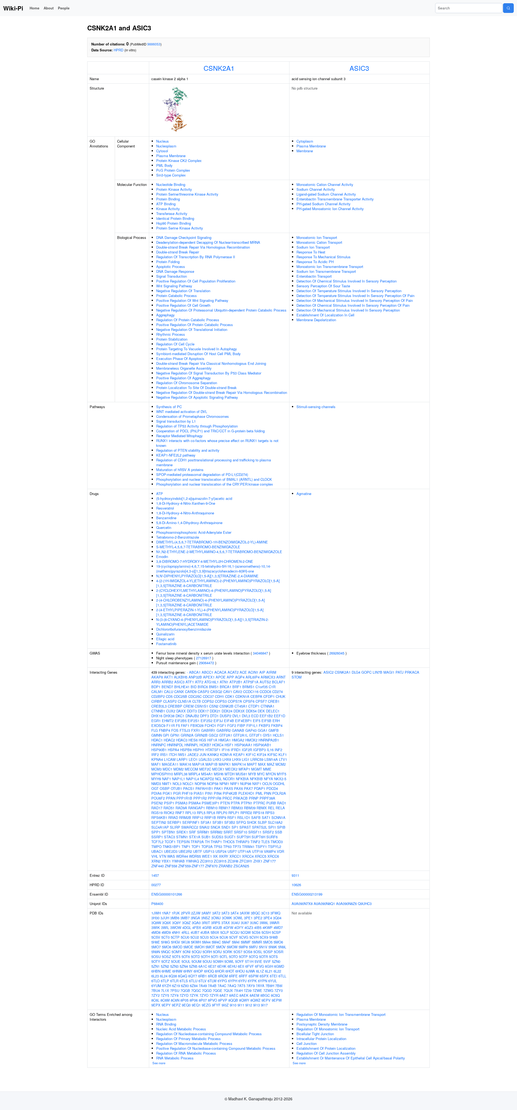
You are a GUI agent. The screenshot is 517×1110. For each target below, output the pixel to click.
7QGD (207, 990)
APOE (221, 677)
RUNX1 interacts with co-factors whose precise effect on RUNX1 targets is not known (217, 443)
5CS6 (256, 932)
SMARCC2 (189, 827)
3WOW (175, 927)
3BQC (255, 912)
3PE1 (248, 917)
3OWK (227, 917)
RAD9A (181, 807)
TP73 (237, 846)
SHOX (252, 822)
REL (271, 807)
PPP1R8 (214, 798)
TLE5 (265, 841)
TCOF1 (170, 841)
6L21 (269, 971)
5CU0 (185, 937)
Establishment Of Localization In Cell (325, 314)
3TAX (225, 922)
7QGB (185, 990)
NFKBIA (242, 778)
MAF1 (156, 764)
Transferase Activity (171, 213)
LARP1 (182, 759)
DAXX (181, 710)
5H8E (155, 942)
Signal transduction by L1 (176, 421)
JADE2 (192, 754)
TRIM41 (248, 846)
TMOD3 (277, 841)
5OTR (263, 956)
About (49, 7)
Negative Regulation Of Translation (183, 290)
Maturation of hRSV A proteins (180, 469)
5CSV (155, 937)
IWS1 (182, 754)
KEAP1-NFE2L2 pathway (175, 455)
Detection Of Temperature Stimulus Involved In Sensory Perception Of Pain (355, 295)
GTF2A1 (225, 735)
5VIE (258, 961)
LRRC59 (256, 759)
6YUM (156, 985)
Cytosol (162, 150)
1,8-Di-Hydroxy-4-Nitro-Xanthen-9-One (185, 503)
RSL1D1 (243, 817)
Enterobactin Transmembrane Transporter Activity (335, 199)
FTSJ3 (185, 730)
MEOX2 (231, 769)
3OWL (238, 917)
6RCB (212, 975)
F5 (178, 725)
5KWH (196, 942)
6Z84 (194, 985)
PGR (177, 793)
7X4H (238, 990)
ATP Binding (166, 203)
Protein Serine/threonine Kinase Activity (187, 194)
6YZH (166, 985)
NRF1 (234, 783)
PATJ (400, 672)
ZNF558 (171, 865)
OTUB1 (176, 788)
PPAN (170, 798)
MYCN (271, 773)
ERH (276, 720)
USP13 (208, 851)
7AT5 (241, 985)
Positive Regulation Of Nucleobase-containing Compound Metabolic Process (215, 1048)
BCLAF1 (278, 681)
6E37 (212, 966)
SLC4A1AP (160, 827)
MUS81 (241, 773)
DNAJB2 (192, 715)
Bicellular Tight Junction (315, 1033)
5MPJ (253, 946)
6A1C (202, 966)
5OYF (239, 961)
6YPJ (242, 980)
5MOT (210, 946)
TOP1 (195, 846)
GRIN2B (201, 735)
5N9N (155, 951)
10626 (296, 884)
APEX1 (209, 677)
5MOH (199, 946)
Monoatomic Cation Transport (319, 242)
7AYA (260, 985)
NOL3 (177, 783)
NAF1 (166, 778)
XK (215, 856)
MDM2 (178, 769)
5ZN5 (193, 966)
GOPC (366, 672)
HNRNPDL (175, 744)
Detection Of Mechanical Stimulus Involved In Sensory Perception (348, 310)
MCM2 (280, 764)
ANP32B (195, 677)
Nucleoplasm (166, 146)
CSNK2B (226, 706)
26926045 (336, 653)
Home (34, 7)
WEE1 (207, 856)
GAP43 (251, 730)
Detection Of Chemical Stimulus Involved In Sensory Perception (346, 281)
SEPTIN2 (158, 822)
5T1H (249, 961)
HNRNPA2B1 (268, 740)
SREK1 (182, 832)
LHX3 (217, 759)
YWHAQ (192, 861)
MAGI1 (388, 672)
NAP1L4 (192, 778)
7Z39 (247, 990)
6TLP (165, 980)
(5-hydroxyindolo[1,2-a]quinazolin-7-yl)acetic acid (194, 498)
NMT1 (167, 783)
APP (230, 677)
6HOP (198, 971)
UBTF (197, 851)
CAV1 (227, 691)
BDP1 (155, 686)
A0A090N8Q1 (324, 903)
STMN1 (182, 836)
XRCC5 (260, 856)
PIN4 (218, 793)
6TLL (282, 975)
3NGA (195, 917)
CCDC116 (250, 691)
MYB (252, 773)
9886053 (153, 44)
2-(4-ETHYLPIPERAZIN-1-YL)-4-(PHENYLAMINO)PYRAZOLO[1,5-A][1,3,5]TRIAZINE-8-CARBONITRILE (210, 612)
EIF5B (266, 720)
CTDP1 (254, 706)
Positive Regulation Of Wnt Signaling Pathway (192, 300)
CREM (188, 706)
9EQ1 (196, 1005)
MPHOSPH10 (162, 773)
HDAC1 (157, 740)
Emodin (162, 556)
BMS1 (214, 686)
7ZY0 (278, 990)
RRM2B (185, 817)
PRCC (227, 798)
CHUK (280, 696)
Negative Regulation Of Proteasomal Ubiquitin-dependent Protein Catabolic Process (221, 310)
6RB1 (202, 975)
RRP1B (210, 817)
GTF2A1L (240, 735)
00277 (156, 884)
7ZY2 (155, 995)
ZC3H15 (220, 861)
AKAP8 (157, 677)
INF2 (278, 749)
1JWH (156, 912)
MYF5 (281, 773)
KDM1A (226, 754)
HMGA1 (224, 740)
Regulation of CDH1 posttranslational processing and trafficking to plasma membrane (213, 462)
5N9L (282, 946)
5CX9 (264, 937)
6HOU (240, 971)
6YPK (252, 980)
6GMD (279, 966)
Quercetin (163, 527)
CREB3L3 (159, 706)
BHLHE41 (182, 686)
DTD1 (214, 715)
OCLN (267, 783)
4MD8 (155, 932)
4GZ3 (248, 927)
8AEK (244, 995)
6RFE (233, 975)
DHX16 (156, 715)
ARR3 (155, 681)
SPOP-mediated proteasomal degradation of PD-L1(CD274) (202, 474)
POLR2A (279, 793)
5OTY (155, 961)
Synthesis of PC (169, 406)
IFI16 (226, 749)
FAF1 (185, 725)
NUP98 (245, 783)
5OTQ (253, 956)
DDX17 (203, 710)
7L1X (165, 990)
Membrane (304, 150)
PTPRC (259, 802)
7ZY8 (174, 995)
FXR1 (195, 730)
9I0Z (225, 1005)
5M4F (226, 942)
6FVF (249, 966)
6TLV (202, 980)
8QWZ (255, 1000)
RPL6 (211, 812)
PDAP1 (259, 788)
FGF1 (221, 725)
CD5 (169, 696)
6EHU (232, 966)
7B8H (270, 985)
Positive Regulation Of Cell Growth (183, 305)
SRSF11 (254, 832)
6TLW (212, 980)
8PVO (212, 1000)
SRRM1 (203, 832)
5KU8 (185, 942)
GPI (166, 735)
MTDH (230, 773)
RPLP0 (221, 812)
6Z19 (176, 985)
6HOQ (209, 971)
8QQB (233, 1000)
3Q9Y (176, 922)
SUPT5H (243, 836)
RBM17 (224, 807)
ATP (159, 493)
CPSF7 (261, 701)
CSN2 (213, 706)
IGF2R (247, 749)
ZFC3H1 (245, 861)
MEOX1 (218, 769)
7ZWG (268, 990)
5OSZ (166, 956)
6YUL (272, 980)
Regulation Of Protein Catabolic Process (187, 319)
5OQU (196, 951)
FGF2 (231, 725)
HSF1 (229, 744)
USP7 (232, 851)
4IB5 (257, 927)
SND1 (225, 827)
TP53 (218, 846)
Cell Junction (306, 1043)
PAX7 (248, 788)
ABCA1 (195, 672)
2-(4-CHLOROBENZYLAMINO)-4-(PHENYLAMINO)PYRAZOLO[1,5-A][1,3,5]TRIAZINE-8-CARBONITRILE (210, 602)
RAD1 (281, 802)
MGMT (256, 769)
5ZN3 (174, 966)
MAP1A (198, 764)
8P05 (184, 1000)
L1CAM (170, 759)
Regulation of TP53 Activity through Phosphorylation (197, 426)
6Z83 (185, 985)
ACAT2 (233, 672)
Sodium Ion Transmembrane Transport (326, 271)
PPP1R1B (184, 798)
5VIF (267, 961)
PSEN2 (157, 802)
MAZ (270, 764)
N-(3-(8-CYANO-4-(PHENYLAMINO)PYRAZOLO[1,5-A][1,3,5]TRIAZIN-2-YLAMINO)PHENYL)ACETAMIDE (212, 622)
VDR (280, 851)
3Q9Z (186, 922)
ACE (243, 672)
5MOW (232, 946)
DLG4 (356, 672)
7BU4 (155, 990)
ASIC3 (359, 68)
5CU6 (223, 937)
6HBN (155, 971)
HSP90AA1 (243, 744)
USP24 (220, 851)
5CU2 (194, 937)
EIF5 (256, 720)
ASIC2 (328, 672)
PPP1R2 (200, 798)
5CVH (253, 937)
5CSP (276, 932)
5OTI (214, 956)
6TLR (174, 980)
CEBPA (256, 696)
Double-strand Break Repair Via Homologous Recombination (203, 247)
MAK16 (185, 764)
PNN (267, 793)
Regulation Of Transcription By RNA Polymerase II (195, 256)
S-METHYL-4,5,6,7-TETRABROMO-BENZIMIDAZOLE (198, 546)
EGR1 (156, 720)
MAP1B (211, 764)
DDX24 (227, 710)
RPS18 (258, 812)
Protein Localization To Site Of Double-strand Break (196, 387)
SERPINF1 (191, 822)
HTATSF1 (213, 749)
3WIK (155, 927)
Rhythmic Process (170, 334)
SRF (192, 832)
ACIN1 (253, 672)
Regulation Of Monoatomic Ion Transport (327, 1028)
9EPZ (176, 1005)
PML (259, 793)
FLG (154, 730)
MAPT (252, 764)
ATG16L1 (211, 681)
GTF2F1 (255, 735)
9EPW (277, 1000)
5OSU (156, 956)
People (63, 7)
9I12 (248, 1005)
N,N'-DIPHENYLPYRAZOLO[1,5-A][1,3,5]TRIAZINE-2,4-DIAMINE (207, 575)
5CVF (233, 937)
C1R (272, 686)
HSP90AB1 (262, 744)
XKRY (223, 856)
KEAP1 (239, 754)
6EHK (221, 966)
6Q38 (173, 975)
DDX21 (215, 710)
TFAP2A (197, 841)
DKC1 (180, 715)
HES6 (193, 740)
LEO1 (193, 759)
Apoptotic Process (170, 266)
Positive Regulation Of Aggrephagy (183, 377)
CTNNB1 (158, 710)
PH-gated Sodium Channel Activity (323, 203)
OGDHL (279, 783)
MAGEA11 (170, 764)
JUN (203, 754)
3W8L (264, 922)
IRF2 (155, 754)
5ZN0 (276, 961)
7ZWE (257, 990)
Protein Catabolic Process (176, 295)
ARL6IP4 (253, 677)
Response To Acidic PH (315, 261)
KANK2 (213, 754)
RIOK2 (169, 812)
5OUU (207, 961)
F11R (170, 725)
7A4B (212, 985)
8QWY (244, 1000)
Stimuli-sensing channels (316, 406)
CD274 (277, 691)
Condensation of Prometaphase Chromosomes (192, 416)
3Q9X (166, 922)
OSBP (165, 788)
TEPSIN (183, 841)
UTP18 (257, 851)
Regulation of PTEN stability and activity (187, 450)
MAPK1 (225, 764)
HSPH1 (198, 749)
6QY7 (192, 975)
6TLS (184, 980)
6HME (166, 971)
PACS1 (188, 788)
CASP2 (203, 691)
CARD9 (191, 691)
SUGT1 (230, 836)
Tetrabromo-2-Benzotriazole (177, 537)
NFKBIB (256, 778)
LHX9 (236, 759)
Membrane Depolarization (316, 319)
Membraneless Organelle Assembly (184, 368)
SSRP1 (157, 836)
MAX (262, 764)
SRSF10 (240, 832)
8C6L (155, 1000)
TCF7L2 (157, 841)
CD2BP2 (158, 696)
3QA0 (196, 922)
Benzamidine (166, 517)
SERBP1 (174, 822)
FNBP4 (164, 730)
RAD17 (156, 807)
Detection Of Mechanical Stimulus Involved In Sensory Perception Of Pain (354, 300)
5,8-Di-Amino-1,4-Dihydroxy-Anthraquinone (189, 522)
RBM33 (237, 807)
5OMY (176, 951)
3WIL (165, 927)
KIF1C (251, 754)
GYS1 (267, 735)
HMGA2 (238, 740)
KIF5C (272, 754)
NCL (218, 778)
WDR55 (195, 856)
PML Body (164, 165)
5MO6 (278, 942)
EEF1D (279, 715)
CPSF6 (248, 701)
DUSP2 (225, 715)
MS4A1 (207, 773)
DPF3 (204, 715)
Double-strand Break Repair (177, 251)
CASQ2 (216, 691)
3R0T (206, 922)
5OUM (196, 961)
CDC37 (208, 696)
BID (194, 686)
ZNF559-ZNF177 (191, 865)
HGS (202, 740)
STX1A (194, 836)
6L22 (277, 971)
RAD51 (168, 807)
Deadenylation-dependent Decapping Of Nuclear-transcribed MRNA (208, 242)
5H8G (165, 942)
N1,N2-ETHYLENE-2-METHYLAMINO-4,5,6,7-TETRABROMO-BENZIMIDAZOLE (219, 551)
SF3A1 (206, 822)
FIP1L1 (252, 725)
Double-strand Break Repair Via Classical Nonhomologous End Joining (211, 363)
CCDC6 (265, 691)
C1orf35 (262, 686)
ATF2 (199, 681)
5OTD (195, 956)
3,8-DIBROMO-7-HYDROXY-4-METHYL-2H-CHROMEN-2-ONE (204, 561)
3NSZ (205, 917)
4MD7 (278, 927)
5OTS (273, 956)
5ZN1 (155, 966)
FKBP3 (264, 725)
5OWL (229, 961)
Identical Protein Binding (175, 218)
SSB (278, 832)
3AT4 (234, 912)
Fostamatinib (166, 643)
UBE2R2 (185, 851)
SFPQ (241, 822)
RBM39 (250, 807)
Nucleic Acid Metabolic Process (181, 1028)
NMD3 (156, 783)
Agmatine (303, 493)
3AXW (245, 912)
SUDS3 (217, 836)
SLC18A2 (275, 822)
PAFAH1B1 (204, 788)
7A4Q (231, 985)
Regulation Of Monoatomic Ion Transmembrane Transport (341, 1014)
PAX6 (238, 788)
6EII (241, 966)
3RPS (215, 922)
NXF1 (256, 783)
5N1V (263, 946)
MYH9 (156, 778)
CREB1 (274, 701)
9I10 (233, 1005)
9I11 (240, 1005)
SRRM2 (216, 832)
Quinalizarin (165, 634)
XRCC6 (273, 856)
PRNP (253, 798)
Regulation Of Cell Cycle (175, 344)
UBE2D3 (170, 851)
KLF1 (282, 754)
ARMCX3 (268, 677)
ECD (254, 715)
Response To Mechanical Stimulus (323, 256)
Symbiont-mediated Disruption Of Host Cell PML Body (198, 353)
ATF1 (190, 681)
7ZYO (204, 995)
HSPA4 (173, 749)
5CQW (245, 932)
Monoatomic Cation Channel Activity (324, 184)
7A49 (203, 985)
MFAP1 (244, 769)
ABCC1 (207, 672)
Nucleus (162, 141)
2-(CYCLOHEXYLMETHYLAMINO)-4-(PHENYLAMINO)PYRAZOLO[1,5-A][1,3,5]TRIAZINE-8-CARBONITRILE (213, 593)
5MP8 (243, 946)
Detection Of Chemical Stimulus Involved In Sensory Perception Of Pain (353, 305)
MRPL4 (194, 773)
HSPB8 (186, 749)
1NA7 (166, 912)
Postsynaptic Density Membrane (321, 1024)
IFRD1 (236, 749)
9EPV (266, 1000)
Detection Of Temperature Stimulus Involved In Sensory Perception (348, 290)
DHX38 (168, 715)
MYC (261, 773)
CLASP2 (170, 701)
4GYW (228, 927)
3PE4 (267, 917)
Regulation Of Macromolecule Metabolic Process (194, 1043)
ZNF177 (269, 861)
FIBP (241, 725)
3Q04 (277, 917)
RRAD (173, 817)
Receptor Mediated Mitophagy (179, 435)
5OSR (278, 951)
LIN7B (377, 672)
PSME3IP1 (210, 802)
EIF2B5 (181, 720)
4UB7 (195, 932)
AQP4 (239, 677)
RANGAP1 (196, 807)
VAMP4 (270, 851)
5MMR (257, 942)
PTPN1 (246, 802)
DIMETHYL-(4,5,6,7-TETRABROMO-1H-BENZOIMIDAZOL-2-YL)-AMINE (212, 542)
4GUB (217, 927)
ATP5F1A (250, 681)
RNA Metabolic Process (175, 1057)
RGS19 (157, 812)
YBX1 (166, 861)
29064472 (206, 662)
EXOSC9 (158, 725)
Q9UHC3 (365, 903)
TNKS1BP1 (171, 846)
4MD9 (166, 932)
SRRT (228, 832)
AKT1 (168, 677)
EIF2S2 (206, 720)
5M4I (236, 942)
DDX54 (251, 710)
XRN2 (155, 861)
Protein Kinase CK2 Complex (179, 160)
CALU (168, 691)
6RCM (223, 975)
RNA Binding (166, 1024)
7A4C (222, 985)
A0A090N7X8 (302, 903)
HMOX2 (251, 740)
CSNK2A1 (219, 68)
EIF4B (229, 720)
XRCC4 (248, 856)
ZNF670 (211, 865)
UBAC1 (157, 851)
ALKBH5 (180, 677)
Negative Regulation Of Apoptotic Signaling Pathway (197, 397)
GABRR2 (223, 730)
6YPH (232, 980)
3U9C (254, 922)
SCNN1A (278, 817)
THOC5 (229, 841)
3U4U (235, 922)
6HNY (188, 971)
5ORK (227, 951)
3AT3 (225, 912)
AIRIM (271, 672)
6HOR (219, 971)
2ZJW (195, 912)
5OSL (257, 951)
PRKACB (240, 798)
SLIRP (175, 827)
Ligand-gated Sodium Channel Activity (326, 194)
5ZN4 (184, 966)
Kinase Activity (168, 208)
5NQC (165, 951)
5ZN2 (165, 966)
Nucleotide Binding (170, 184)
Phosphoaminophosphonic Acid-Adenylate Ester (193, 532)
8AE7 (223, 995)
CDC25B (180, 696)
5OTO (233, 956)
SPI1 (272, 827)
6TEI (273, 975)
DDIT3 (192, 710)
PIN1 (209, 793)
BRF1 (236, 686)
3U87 (245, 922)
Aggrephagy (165, 314)
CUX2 (170, 710)
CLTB (196, 701)
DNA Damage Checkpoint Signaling (183, 237)
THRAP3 (242, 841)
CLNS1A (184, 701)
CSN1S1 (201, 706)
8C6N (175, 1000)
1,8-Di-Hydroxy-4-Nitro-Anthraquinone (185, 512)
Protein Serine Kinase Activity (179, 228)
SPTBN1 (168, 832)
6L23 (155, 975)
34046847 (260, 653)
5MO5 (268, 942)
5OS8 (247, 951)
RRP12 (197, 817)
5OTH (205, 956)
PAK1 (218, 788)
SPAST (245, 827)
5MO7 (156, 946)
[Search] (508, 8)
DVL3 (246, 715)
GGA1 (262, 730)
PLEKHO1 (246, 793)
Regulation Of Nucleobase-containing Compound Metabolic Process (209, 1033)
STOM (297, 677)
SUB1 (206, 836)
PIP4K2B (230, 793)
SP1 (235, 827)
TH (207, 841)
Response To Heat (310, 251)
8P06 (194, 1000)
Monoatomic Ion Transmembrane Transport (329, 266)
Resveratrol (165, 508)
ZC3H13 (206, 861)
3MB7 (185, 917)
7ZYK (194, 995)
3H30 (155, 917)
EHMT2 (168, 720)
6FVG (259, 966)
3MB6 (174, 917)
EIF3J (218, 720)
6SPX (264, 975)
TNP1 (185, 846)
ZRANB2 (225, 865)
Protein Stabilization (171, 339)
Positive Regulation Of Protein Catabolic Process (194, 324)
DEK (261, 710)
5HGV (175, 942)
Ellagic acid (165, 638)
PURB (271, 802)
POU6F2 (158, 798)
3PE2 (258, 917)
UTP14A (244, 851)
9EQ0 (186, 1005)
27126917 (203, 657)
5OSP (268, 951)
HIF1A (212, 740)
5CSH (266, 932)
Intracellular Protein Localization (321, 1038)
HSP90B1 (159, 749)
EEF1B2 (266, 715)
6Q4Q (182, 975)
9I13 (256, 1005)
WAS (171, 856)
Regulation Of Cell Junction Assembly (326, 1053)
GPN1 (175, 735)
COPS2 (208, 701)
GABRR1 (208, 730)
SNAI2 (204, 827)
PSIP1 (169, 802)
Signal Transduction (171, 276)
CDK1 (229, 696)
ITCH (173, 754)
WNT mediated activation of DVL (181, 411)
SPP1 (155, 832)
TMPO (156, 846)
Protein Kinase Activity (174, 189)
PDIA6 (156, 793)
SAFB (256, 817)
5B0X (215, 932)
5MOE (188, 946)
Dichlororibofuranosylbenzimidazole (183, 629)
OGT (155, 788)
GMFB (273, 730)
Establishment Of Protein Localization (325, 1048)
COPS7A (235, 701)
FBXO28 (197, 725)
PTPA (235, 802)
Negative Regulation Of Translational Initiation (191, 329)
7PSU (174, 990)
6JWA (250, 971)
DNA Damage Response (175, 271)
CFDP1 (269, 696)
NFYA (268, 778)
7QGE (217, 990)
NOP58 (212, 783)
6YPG (222, 980)
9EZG (206, 1005)
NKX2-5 (280, 778)
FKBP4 (276, 725)
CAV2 (237, 691)
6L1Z (260, 971)
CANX (179, 691)
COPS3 (221, 701)
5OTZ (165, 961)
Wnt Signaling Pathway (174, 285)
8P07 (203, 1000)
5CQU (234, 932)
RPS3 (269, 812)
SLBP (262, 822)
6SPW (253, 975)
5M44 (206, 942)
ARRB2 (167, 681)
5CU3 (204, 937)
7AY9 (250, 985)
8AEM (254, 995)
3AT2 (216, 912)
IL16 (270, 749)
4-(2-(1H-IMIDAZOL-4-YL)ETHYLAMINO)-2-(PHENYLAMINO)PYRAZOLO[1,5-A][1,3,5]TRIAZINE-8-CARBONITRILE (218, 583)
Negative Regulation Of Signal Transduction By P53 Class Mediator (208, 373)
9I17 (264, 1005)
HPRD (118, 49)
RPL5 (201, 812)
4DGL (186, 927)
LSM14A (271, 759)
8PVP (222, 1000)
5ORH (207, 951)
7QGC (196, 990)
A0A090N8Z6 (346, 903)
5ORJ (217, 951)
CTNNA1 (267, 706)
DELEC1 (273, 710)
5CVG (243, 937)
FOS (175, 730)
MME (267, 769)
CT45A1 (241, 706)
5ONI (187, 951)
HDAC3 (181, 740)
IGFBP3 (259, 749)
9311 (295, 875)
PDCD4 (272, 788)
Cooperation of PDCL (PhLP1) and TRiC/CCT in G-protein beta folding (210, 430)
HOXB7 (205, 744)
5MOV (221, 946)
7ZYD (184, 995)
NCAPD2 (207, 778)
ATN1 (224, 681)
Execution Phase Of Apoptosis (180, 358)
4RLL (185, 932)
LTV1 (283, 759)
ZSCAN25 (241, 865)
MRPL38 (180, 773)
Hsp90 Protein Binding (173, 223)
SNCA (215, 827)
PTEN (225, 802)
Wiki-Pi (13, 8)
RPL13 (190, 812)
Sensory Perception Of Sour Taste (323, 285)
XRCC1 (235, 856)
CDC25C (195, 696)
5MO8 (166, 946)
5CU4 (214, 937)
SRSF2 (268, 832)
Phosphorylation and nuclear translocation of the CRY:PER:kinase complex (214, 484)
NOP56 (200, 783)
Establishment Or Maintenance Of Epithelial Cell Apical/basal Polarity (350, 1057)
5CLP (224, 932)
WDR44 (182, 856)
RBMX (262, 807)
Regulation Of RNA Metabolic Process (186, 1053)
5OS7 (237, 951)
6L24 (163, 975)
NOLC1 (188, 783)
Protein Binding (168, 199)
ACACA (220, 672)
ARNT (281, 677)
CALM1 (157, 691)
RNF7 (179, 812)
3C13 (265, 912)
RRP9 (221, 817)
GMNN (156, 735)
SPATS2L (259, 827)
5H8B (273, 937)
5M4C (216, 942)
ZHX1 (257, 861)
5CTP (175, 937)
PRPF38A (267, 798)
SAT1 (266, 817)
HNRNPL (191, 744)
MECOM (191, 769)
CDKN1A (242, 696)
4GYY (238, 927)
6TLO (155, 980)
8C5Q (275, 995)
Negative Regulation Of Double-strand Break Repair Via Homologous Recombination (221, 392)
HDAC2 (169, 740)
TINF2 (255, 841)
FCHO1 (210, 725)
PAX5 (228, 788)
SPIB (281, 827)
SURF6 (272, 836)
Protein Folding (168, 261)
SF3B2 (229, 822)
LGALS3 (205, 759)
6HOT (229, 971)
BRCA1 (225, 686)
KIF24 (261, 754)
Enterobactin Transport (314, 276)
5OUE (175, 961)
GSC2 (213, 735)
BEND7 (167, 686)
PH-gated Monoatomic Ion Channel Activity (330, 208)
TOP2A (207, 846)
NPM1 (224, 783)
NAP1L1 (178, 778)
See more (158, 1063)
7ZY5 (165, 995)
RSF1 (231, 817)
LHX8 (226, 759)
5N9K (272, 946)
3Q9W (156, 922)
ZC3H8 (233, 861)
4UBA (204, 932)
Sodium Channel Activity (315, 189)
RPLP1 (233, 812)
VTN (162, 856)
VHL (154, 856)
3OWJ (216, 917)
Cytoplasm (304, 141)
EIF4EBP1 (243, 720)
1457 (155, 875)
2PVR (185, 912)
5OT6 (185, 956)
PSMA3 (181, 802)
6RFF (243, 975)
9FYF (216, 1005)
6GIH (269, 966)
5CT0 (165, 937)
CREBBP (175, 706)
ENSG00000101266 (166, 894)
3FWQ (275, 912)
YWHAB (178, 861)
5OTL (223, 956)
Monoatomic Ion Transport (316, 237)
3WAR (274, 922)
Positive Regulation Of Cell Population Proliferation (195, 281)
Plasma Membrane (171, 155)
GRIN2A (187, 735)
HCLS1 (278, 735)
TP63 (227, 846)
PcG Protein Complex (173, 170)
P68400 (157, 903)
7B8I (278, 985)
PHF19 (187, 793)
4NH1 (176, 932)
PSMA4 (194, 802)
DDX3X (239, 710)
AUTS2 (265, 681)
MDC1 (167, 769)
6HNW (177, 971)
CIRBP (156, 701)
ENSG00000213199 (307, 894)
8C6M (165, 1000)
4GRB (207, 927)
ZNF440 (157, 865)
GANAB (238, 730)
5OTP (243, 956)
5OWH (218, 961)
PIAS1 (199, 793)
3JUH (164, 917)
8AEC (233, 995)
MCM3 (156, 769)
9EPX (155, 1005)
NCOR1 (229, 778)
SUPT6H (258, 836)
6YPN (262, 980)
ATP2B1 (235, 681)
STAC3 (169, 836)
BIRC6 (203, 686)
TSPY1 (261, 846)
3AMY (206, 912)
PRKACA (412, 672)
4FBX (196, 927)
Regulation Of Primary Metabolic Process (188, 1038)
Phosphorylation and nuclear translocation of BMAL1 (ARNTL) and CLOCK (214, 479)
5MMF (246, 942)
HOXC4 (217, 744)
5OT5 (176, 956)
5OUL (185, 961)
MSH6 (218, 773)
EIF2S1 (194, 720)
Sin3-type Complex (171, 175)
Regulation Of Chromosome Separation (186, 382)
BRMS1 (248, 686)
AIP (262, 672)
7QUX (228, 990)
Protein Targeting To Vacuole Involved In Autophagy (196, 348)
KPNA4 (157, 759)
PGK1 (167, 793)
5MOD (177, 946)
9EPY (166, 1005)
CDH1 (219, 696)
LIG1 (245, 759)
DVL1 (236, 715)
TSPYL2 (274, 846)
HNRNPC (158, 744)
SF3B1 (217, 822)
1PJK (176, 912)
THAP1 (216, 841)
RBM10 (212, 807)
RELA (280, 807)
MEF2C (205, 769)
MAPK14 (239, 764)
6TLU (193, 980)
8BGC (265, 995)
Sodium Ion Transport (313, 247)
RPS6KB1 (159, 817)
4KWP (268, 927)
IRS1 (164, 754)
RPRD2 (246, 812)
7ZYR (213, 995)
